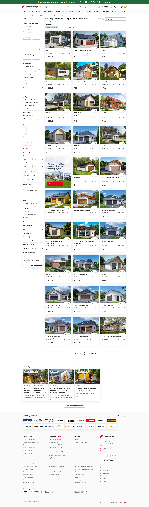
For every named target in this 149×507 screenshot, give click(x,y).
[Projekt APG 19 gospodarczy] (86, 263)
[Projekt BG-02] (113, 102)
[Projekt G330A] (113, 263)
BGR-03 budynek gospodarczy (84, 82)
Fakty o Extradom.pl (54, 474)
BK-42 (104, 146)
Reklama (102, 476)
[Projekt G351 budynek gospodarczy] (58, 135)
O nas (102, 468)
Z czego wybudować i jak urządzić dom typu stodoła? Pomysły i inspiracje (61, 390)
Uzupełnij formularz (36, 265)
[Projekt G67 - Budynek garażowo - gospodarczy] (86, 102)
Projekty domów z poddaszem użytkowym (34, 445)
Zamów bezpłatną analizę (35, 180)
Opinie (50, 469)
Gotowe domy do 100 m (55, 447)
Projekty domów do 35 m (30, 450)
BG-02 (104, 113)
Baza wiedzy (26, 480)
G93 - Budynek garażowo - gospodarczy (55, 242)
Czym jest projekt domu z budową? (58, 455)
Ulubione (76, 440)
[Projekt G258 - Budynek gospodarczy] (113, 325)
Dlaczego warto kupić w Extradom (83, 466)
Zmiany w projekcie (28, 469)
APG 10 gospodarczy (81, 337)
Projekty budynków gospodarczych (33, 15)
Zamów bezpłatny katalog (30, 466)
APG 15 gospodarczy (108, 210)
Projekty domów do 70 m (30, 453)
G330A (104, 274)
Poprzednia (80, 353)
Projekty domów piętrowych (30, 447)
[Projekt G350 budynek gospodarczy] (113, 166)
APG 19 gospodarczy (81, 274)
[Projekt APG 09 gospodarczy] (86, 135)
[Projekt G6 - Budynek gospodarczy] (58, 199)
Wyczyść (40, 19)
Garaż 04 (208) (106, 51)
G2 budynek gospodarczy (82, 210)
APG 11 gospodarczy (81, 305)
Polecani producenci (28, 482)
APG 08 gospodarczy (53, 337)
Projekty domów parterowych (31, 442)
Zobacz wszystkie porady (74, 406)
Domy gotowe (72, 7)
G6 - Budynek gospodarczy (55, 210)
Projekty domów (27, 436)
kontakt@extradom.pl (108, 448)
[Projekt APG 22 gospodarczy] (113, 294)
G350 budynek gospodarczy (111, 177)
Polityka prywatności (80, 480)
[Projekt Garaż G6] (86, 166)
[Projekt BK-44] (58, 263)
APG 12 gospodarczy (53, 305)
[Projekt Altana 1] (113, 71)
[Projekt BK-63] (58, 39)
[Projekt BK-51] (58, 102)
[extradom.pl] (30, 6)
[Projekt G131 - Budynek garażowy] (86, 39)
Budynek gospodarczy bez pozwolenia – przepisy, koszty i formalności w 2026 (35, 390)
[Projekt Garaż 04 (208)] (113, 39)
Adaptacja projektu (28, 474)
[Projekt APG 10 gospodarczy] (86, 325)
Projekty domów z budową (56, 458)
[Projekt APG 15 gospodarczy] (113, 199)
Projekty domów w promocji (56, 466)
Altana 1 (104, 82)
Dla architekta (105, 11)
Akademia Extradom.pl (55, 472)
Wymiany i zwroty (79, 474)
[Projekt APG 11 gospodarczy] (86, 294)
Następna (91, 353)
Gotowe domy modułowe (55, 440)
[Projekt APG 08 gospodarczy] (58, 325)
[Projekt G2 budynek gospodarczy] (86, 199)
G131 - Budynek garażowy (82, 51)
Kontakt (123, 11)
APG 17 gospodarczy (108, 241)
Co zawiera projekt (28, 472)
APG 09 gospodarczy (81, 146)
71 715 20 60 (104, 6)
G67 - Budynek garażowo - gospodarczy (82, 114)
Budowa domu (62, 7)
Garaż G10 (49, 82)
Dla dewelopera (115, 11)
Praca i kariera (104, 478)
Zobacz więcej (121, 416)
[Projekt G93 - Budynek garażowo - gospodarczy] (58, 230)
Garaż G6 (77, 177)
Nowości (50, 11)
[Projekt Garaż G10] (58, 71)
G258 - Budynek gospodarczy (111, 337)
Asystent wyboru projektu (81, 445)
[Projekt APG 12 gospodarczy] (58, 294)
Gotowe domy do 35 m (55, 442)
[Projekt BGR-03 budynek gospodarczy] (86, 71)
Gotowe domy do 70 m (55, 445)
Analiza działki (96, 11)
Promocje (77, 11)
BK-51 (48, 113)
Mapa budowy (78, 450)
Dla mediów (103, 481)
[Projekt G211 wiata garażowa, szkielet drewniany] (86, 230)
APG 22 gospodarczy (108, 305)
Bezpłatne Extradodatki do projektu (83, 469)
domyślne (109, 19)
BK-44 (48, 274)
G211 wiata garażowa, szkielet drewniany (84, 242)
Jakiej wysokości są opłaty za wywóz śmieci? (86, 389)
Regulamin (77, 477)
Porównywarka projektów (81, 442)
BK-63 (48, 51)
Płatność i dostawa (79, 472)
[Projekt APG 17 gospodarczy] (113, 230)
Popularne (57, 11)
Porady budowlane (28, 477)
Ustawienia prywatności (80, 482)
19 (92, 359)
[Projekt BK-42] (113, 135)
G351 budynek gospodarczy (55, 146)
